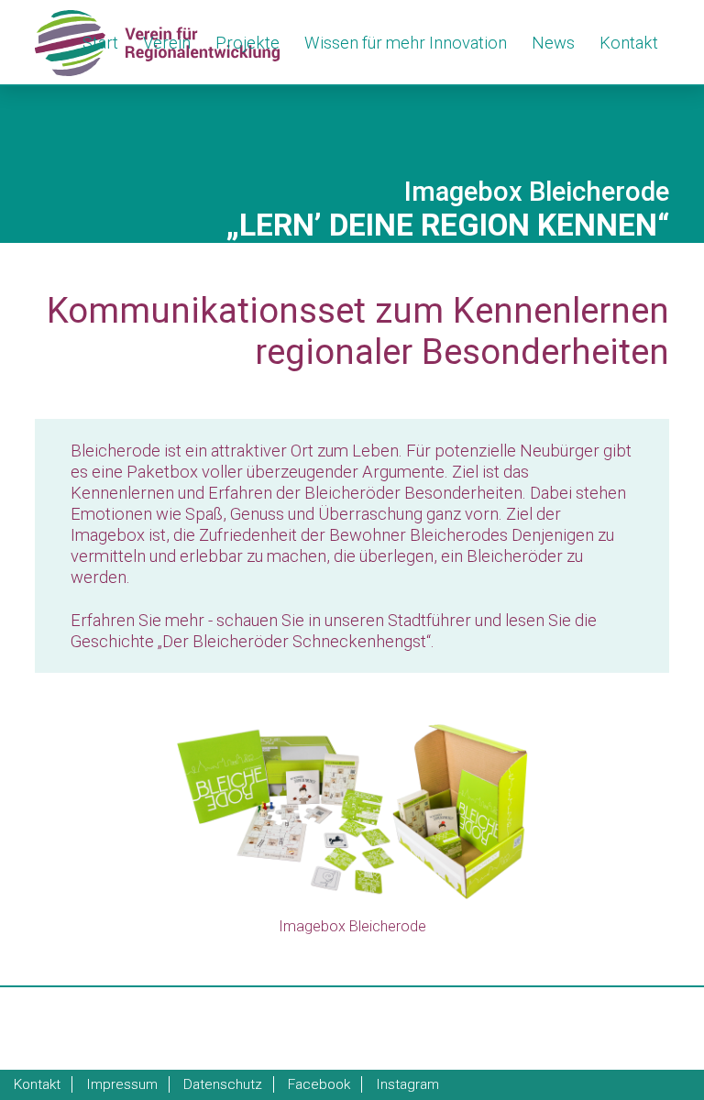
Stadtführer (429, 620)
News (553, 42)
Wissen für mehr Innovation (405, 42)
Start (100, 42)
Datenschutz (222, 1084)
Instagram (407, 1084)
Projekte (247, 42)
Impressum (122, 1084)
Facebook (319, 1084)
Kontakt (629, 42)
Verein (167, 42)
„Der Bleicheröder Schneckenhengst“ (294, 641)
